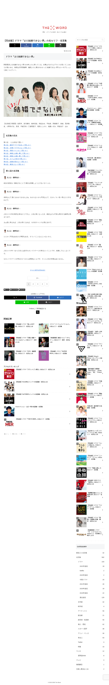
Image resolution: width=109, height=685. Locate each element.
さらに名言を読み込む (37, 270)
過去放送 (23, 289)
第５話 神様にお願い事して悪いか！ (17, 153)
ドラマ (7, 289)
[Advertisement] (51, 12)
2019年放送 (15, 289)
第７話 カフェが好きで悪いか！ (15, 159)
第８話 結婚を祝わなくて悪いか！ (16, 162)
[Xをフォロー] (37, 312)
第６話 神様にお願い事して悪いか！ (17, 156)
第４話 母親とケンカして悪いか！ (16, 150)
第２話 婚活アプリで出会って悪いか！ (17, 145)
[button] (60, 45)
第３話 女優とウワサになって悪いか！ (17, 148)
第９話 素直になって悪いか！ (14, 164)
